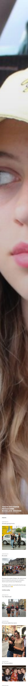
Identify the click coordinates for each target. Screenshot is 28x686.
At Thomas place (7, 663)
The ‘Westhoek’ (7, 597)
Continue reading (6, 590)
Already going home (8, 523)
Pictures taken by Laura (9, 623)
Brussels (4, 556)
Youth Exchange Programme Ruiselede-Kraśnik (12, 509)
